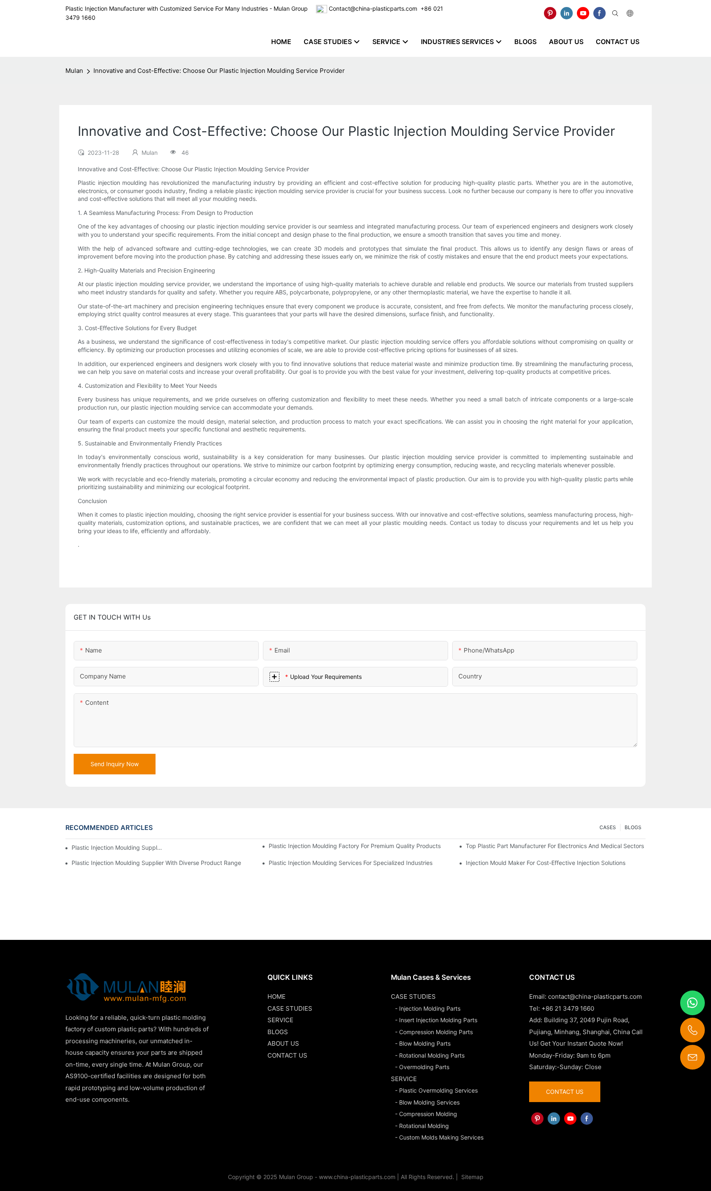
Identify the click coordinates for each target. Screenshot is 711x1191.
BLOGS (633, 827)
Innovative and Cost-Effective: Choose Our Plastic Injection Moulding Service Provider (219, 71)
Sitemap (471, 1176)
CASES (607, 827)
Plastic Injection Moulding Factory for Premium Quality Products (355, 845)
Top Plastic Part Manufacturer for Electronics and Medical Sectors (555, 845)
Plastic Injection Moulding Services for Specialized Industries (350, 862)
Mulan (74, 71)
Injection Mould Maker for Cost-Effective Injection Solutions (545, 862)
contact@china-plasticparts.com (595, 996)
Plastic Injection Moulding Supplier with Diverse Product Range (156, 862)
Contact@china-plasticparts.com (373, 8)
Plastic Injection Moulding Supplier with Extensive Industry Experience (117, 847)
